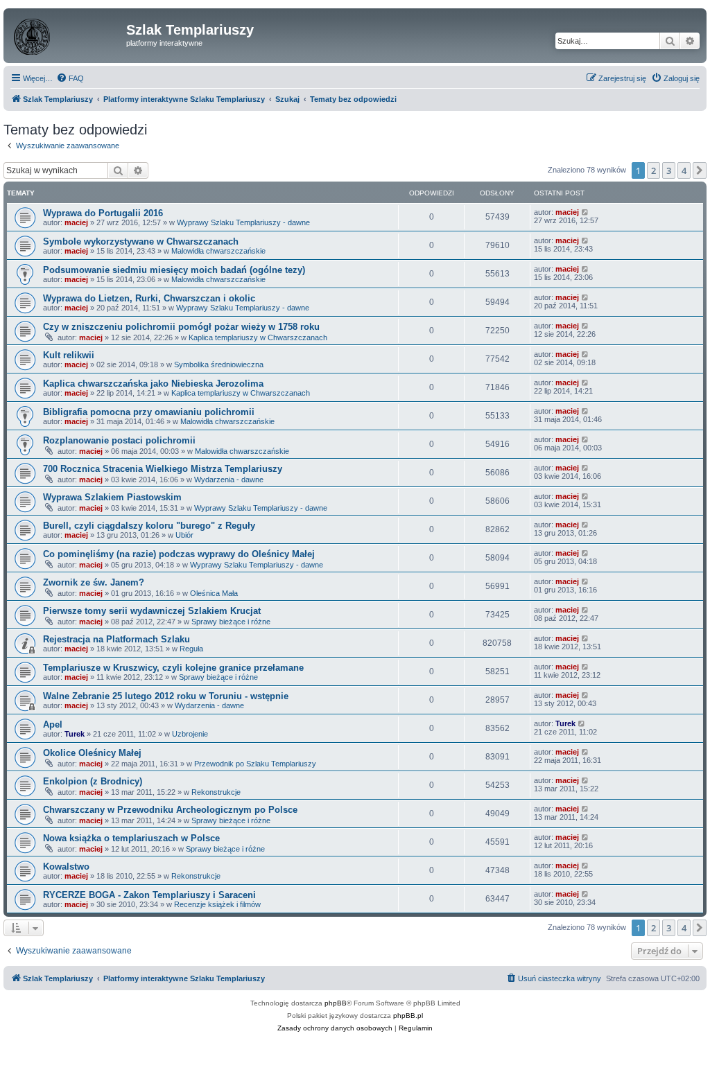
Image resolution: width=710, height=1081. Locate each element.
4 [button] (684, 170)
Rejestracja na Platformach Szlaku (116, 639)
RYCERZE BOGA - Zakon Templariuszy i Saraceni (149, 895)
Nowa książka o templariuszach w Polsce (131, 838)
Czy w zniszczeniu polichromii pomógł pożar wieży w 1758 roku (181, 327)
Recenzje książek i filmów (217, 904)
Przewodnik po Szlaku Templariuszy (255, 763)
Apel (52, 724)
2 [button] (653, 170)
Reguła (191, 648)
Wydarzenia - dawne (228, 479)
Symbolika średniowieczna (218, 364)
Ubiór (184, 535)
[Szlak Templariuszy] (66, 34)
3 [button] (668, 170)
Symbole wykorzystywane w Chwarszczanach (141, 241)
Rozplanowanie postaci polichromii (119, 440)
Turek (74, 734)
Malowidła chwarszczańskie (218, 251)
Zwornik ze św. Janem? (93, 582)
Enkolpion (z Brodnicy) (92, 781)
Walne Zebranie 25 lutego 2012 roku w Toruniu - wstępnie (165, 696)
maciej (76, 222)
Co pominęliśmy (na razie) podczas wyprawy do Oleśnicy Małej (179, 554)
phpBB (335, 1003)
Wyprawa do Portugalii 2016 (103, 213)
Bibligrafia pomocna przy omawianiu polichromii (148, 412)
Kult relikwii (68, 355)
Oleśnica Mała (214, 593)
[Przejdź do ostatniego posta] (585, 212)
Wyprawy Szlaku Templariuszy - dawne (243, 222)
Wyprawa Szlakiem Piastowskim (112, 497)
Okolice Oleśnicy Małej (92, 753)
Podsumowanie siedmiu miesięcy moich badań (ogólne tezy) (174, 270)
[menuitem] (70, 78)
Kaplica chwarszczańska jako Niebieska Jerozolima (153, 383)
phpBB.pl (408, 1015)
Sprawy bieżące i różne (230, 621)
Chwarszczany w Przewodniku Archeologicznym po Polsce (170, 810)
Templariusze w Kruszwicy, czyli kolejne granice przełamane (173, 667)
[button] (700, 170)
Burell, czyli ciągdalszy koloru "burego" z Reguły (149, 525)
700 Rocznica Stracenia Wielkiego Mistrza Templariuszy (162, 469)
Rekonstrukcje (216, 792)
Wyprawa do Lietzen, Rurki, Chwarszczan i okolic (149, 298)
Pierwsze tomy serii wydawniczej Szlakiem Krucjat (152, 611)
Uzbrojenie (190, 734)
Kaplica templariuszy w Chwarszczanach (258, 337)
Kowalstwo (66, 866)
